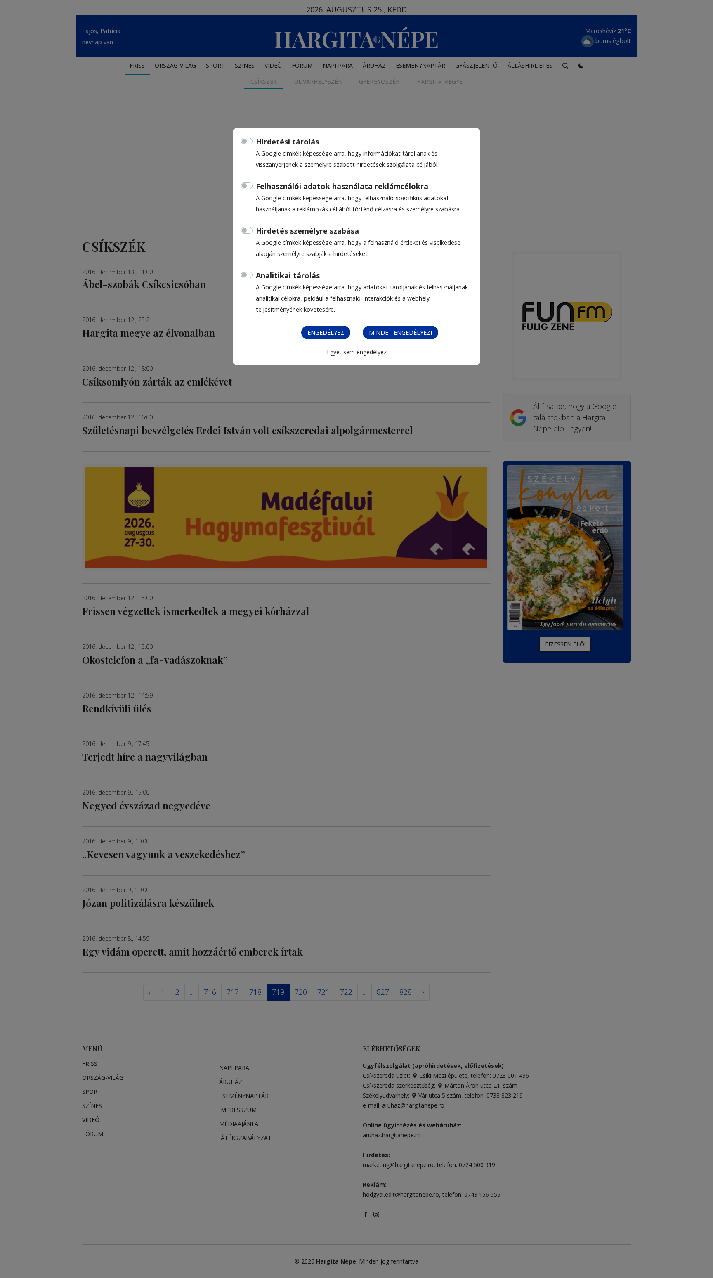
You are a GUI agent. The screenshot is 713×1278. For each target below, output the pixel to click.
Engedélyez (325, 332)
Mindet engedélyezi (400, 332)
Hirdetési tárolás (287, 142)
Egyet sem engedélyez (357, 352)
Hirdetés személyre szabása (307, 231)
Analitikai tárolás (288, 275)
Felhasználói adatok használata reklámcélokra (342, 186)
